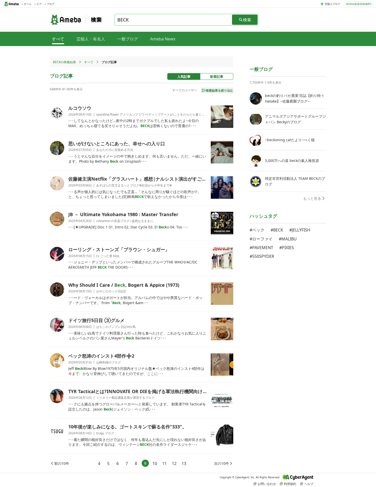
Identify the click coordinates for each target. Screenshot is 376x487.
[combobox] (173, 20)
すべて (88, 62)
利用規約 (290, 484)
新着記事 (216, 76)
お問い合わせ (267, 484)
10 (154, 463)
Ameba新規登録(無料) (358, 4)
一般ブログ (127, 39)
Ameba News (162, 39)
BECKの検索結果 (64, 62)
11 (164, 463)
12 (174, 463)
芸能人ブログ (332, 4)
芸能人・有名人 (90, 39)
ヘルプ (308, 484)
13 (184, 463)
